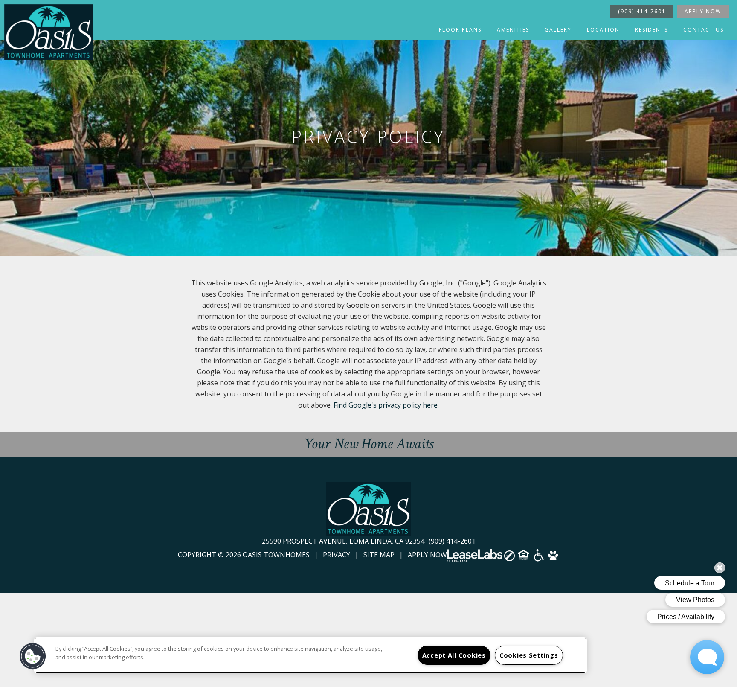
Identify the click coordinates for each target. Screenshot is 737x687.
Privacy (336, 554)
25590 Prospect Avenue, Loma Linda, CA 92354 (344, 541)
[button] (32, 656)
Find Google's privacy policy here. (386, 405)
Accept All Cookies (454, 655)
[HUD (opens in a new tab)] (524, 558)
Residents (651, 29)
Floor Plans (460, 29)
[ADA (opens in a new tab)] (539, 558)
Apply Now (703, 11)
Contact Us (703, 29)
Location (603, 29)
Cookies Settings (528, 655)
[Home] (48, 32)
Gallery (558, 29)
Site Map (379, 554)
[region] (310, 655)
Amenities (513, 29)
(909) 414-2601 (642, 11)
